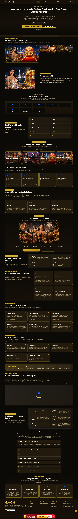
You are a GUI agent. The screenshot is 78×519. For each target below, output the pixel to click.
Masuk (49, 516)
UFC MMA (71, 1)
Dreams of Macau (64, 1)
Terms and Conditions (55, 504)
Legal (52, 507)
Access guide (43, 1)
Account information (32, 26)
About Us (53, 503)
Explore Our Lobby (48, 250)
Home (38, 1)
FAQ (52, 509)
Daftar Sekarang (42, 516)
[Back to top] (76, 511)
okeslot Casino (50, 1)
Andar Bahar (57, 1)
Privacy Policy (54, 506)
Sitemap (71, 515)
